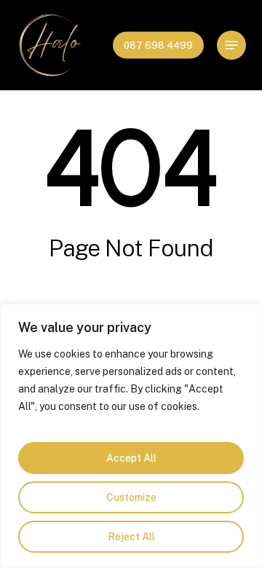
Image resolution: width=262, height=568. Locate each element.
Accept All (131, 458)
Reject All (131, 537)
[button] (231, 45)
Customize (131, 497)
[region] (131, 436)
